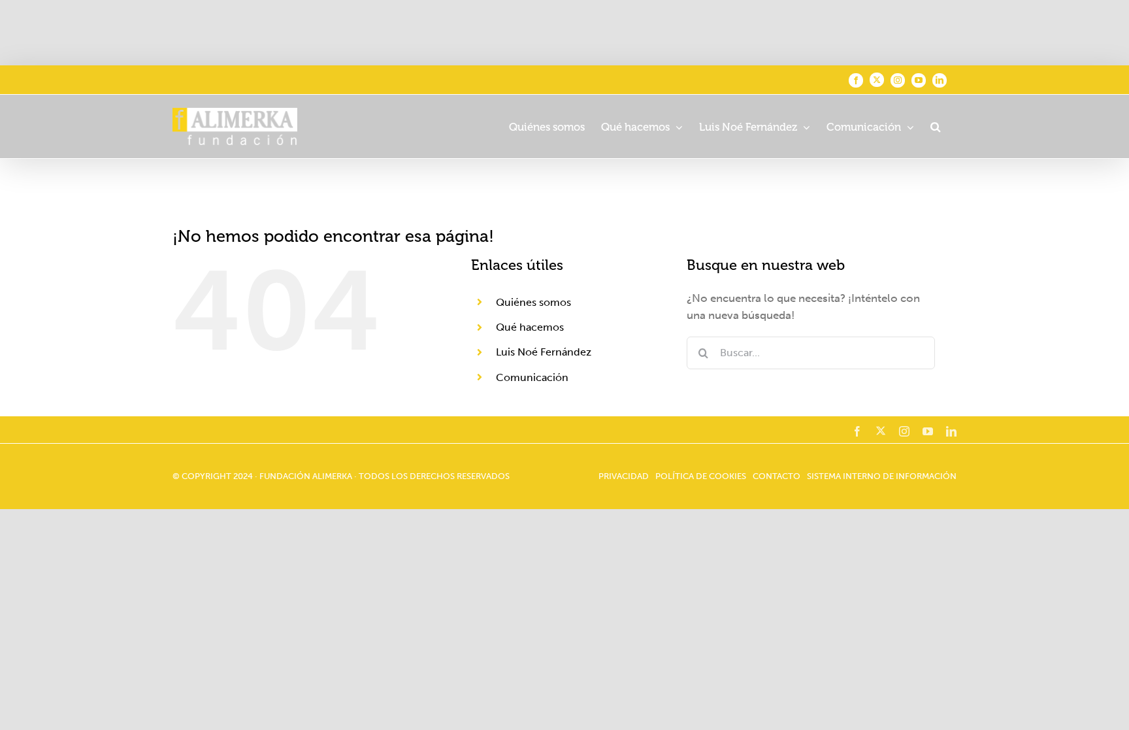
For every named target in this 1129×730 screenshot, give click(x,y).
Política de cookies (700, 476)
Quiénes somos (533, 302)
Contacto (776, 476)
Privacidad (623, 476)
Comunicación (532, 377)
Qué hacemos (530, 327)
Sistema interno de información (882, 476)
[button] (935, 126)
